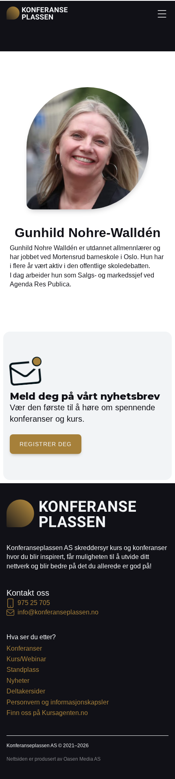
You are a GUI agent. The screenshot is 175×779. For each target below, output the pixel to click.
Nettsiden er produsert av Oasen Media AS (54, 759)
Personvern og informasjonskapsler (58, 702)
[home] (37, 13)
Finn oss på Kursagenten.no (47, 712)
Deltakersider (26, 691)
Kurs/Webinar (26, 659)
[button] (161, 13)
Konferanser (24, 648)
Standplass (23, 669)
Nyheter (18, 680)
